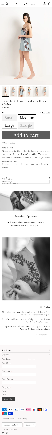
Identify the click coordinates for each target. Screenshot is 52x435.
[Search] (8, 3)
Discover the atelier (42, 334)
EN (5, 391)
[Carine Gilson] (26, 3)
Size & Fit (6, 177)
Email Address (8, 379)
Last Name (7, 370)
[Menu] (2, 3)
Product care (7, 181)
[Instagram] (7, 433)
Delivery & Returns (8, 418)
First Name (7, 363)
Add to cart (26, 135)
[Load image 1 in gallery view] (26, 46)
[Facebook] (3, 433)
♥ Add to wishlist (8, 142)
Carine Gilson (12, 429)
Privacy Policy (22, 418)
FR (5, 394)
